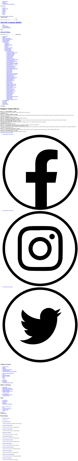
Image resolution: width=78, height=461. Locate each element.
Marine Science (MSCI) (11, 78)
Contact (4, 410)
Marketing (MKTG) (10, 79)
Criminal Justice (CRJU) (11, 60)
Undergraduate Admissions (7, 388)
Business (4, 367)
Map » (4, 12)
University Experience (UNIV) (12, 99)
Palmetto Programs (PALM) (11, 85)
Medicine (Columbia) (6, 375)
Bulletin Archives (5, 104)
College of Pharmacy (6, 41)
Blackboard (4, 403)
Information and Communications (8, 373)
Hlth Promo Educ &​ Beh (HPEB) (12, 73)
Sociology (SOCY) (10, 93)
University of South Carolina (7, 406)
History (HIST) (9, 72)
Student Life (7, 45)
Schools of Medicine (6, 40)
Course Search (5, 103)
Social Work (5, 381)
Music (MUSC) (9, 81)
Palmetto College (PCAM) (11, 84)
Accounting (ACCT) (10, 51)
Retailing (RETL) (10, 91)
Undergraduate (5, 36)
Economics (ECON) (10, 62)
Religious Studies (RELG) (11, 90)
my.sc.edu (4, 402)
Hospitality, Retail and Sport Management (10, 371)
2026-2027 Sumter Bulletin (7, 450)
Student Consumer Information (7, 408)
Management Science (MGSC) (12, 77)
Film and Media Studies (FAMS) (12, 68)
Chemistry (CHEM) (10, 58)
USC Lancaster (5, 42)
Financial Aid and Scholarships (8, 389)
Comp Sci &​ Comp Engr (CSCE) (12, 59)
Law (3, 374)
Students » (4, 7)
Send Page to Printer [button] (6, 418)
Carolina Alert (5, 400)
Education (4, 368)
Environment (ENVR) (10, 66)
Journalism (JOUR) (10, 75)
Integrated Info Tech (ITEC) (11, 74)
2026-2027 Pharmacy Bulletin (8, 439)
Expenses (6, 46)
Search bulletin (2, 34)
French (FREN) (9, 70)
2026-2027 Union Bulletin (7, 457)
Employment (5, 387)
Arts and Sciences (6, 366)
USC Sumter (5, 101)
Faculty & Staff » (5, 8)
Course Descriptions (6, 26)
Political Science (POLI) (11, 88)
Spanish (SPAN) (9, 94)
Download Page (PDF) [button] (6, 421)
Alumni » (4, 9)
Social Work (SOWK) (10, 92)
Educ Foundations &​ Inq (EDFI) (12, 63)
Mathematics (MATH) (10, 80)
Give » (4, 14)
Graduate (4, 37)
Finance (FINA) (9, 69)
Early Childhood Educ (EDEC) (12, 61)
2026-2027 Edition (5, 32)
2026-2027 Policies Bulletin (7, 443)
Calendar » (4, 11)
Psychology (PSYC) (10, 89)
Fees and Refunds (8, 48)
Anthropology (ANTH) (11, 53)
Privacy (4, 407)
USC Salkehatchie (6, 100)
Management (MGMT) (11, 76)
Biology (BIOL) (9, 57)
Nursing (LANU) (10, 82)
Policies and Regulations (7, 38)
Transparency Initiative (6, 409)
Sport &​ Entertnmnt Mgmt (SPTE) (12, 96)
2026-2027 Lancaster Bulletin (8, 428)
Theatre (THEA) (9, 98)
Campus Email (5, 401)
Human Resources (6, 393)
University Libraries (6, 395)
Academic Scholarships (9, 47)
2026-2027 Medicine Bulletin (7, 436)
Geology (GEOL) (10, 71)
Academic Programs (8, 49)
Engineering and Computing (7, 369)
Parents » (4, 10)
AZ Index (4, 2)
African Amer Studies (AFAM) (12, 52)
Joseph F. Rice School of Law (8, 39)
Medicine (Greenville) (6, 376)
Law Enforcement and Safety (7, 394)
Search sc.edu (2, 19)
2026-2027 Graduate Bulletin (7, 425)
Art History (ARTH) (10, 55)
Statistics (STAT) (9, 97)
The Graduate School (6, 370)
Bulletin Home (5, 3)
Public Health (5, 380)
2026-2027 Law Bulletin (7, 432)
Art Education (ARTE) (10, 54)
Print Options (3, 106)
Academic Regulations (8, 44)
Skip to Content (5, 1)
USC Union (5, 102)
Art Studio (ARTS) (10, 56)
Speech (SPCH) (9, 95)
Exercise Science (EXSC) (11, 67)
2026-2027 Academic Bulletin (10, 22)
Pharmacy (4, 379)
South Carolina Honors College (8, 382)
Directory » (4, 13)
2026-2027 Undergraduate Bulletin (8, 454)
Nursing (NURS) (10, 83)
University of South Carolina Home (8, 4)
